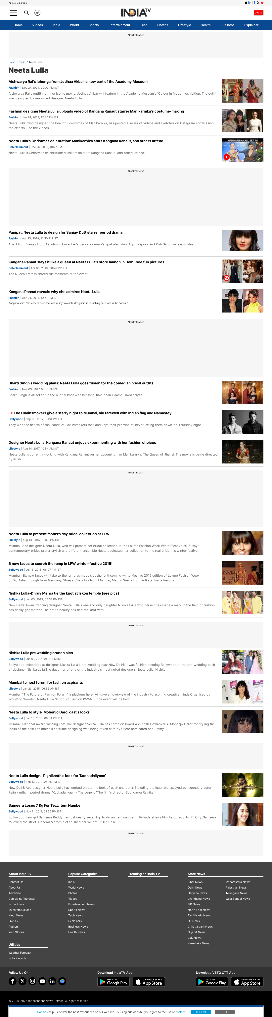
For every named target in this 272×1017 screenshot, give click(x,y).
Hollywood (16, 419)
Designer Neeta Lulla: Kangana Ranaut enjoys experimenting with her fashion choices (82, 442)
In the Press (16, 904)
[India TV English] (136, 13)
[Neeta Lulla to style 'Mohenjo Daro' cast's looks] (242, 721)
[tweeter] (22, 981)
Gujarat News (196, 932)
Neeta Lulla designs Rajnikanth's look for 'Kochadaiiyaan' (57, 776)
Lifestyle (184, 25)
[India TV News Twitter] (258, 2)
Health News (76, 932)
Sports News (76, 909)
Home (18, 25)
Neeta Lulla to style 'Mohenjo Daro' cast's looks (49, 712)
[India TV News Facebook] (254, 2)
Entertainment (119, 25)
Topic (22, 62)
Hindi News (16, 915)
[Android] (249, 2)
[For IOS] (247, 982)
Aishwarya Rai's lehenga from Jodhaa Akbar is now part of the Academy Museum (78, 81)
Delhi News (195, 887)
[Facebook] (13, 981)
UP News (194, 921)
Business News (78, 926)
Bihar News (195, 882)
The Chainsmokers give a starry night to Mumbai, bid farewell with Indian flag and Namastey (93, 413)
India (56, 25)
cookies (180, 1012)
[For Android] (212, 982)
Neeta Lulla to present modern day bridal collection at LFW (59, 534)
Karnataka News (198, 943)
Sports (94, 25)
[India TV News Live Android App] (113, 982)
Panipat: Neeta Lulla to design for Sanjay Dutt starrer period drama (65, 232)
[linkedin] (52, 981)
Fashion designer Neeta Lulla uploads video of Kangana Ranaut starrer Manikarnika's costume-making (96, 111)
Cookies (42, 1012)
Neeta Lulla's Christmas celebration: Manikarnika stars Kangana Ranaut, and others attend (86, 141)
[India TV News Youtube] (262, 2)
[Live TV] (258, 13)
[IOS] (246, 2)
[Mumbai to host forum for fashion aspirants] (242, 691)
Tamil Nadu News (199, 915)
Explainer (251, 25)
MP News (194, 904)
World (74, 25)
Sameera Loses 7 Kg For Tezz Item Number (45, 805)
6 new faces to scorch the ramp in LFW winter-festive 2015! (61, 563)
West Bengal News (238, 898)
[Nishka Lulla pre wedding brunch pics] (242, 662)
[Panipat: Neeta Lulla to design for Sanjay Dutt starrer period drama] (242, 241)
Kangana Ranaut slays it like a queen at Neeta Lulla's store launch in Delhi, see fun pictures (86, 262)
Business (227, 25)
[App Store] (149, 982)
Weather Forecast (20, 952)
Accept (201, 1012)
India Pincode (17, 958)
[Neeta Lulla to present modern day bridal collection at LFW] (242, 543)
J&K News (194, 937)
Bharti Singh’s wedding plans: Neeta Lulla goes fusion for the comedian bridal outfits (81, 383)
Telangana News (236, 893)
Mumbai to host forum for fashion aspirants (46, 682)
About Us (15, 887)
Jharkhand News (199, 898)
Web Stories (16, 932)
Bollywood (16, 569)
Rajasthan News (236, 887)
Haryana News (197, 893)
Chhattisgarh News (200, 926)
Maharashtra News (238, 882)
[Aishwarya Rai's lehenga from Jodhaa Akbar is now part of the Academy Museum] (242, 91)
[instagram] (32, 981)
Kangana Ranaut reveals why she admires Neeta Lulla (54, 292)
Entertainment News (81, 904)
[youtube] (42, 981)
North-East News (199, 909)
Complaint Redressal (22, 898)
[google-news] (62, 981)
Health (206, 25)
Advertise (15, 893)
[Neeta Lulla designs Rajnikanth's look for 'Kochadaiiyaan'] (242, 785)
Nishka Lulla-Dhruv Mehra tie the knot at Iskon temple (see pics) (64, 593)
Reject (225, 1012)
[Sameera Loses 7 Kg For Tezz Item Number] (242, 814)
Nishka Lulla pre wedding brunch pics (41, 653)
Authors (14, 926)
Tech (144, 25)
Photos (162, 25)
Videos (37, 25)
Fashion (14, 87)
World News (76, 887)
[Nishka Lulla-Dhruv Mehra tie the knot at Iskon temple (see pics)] (242, 602)
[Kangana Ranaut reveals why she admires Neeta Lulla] (242, 301)
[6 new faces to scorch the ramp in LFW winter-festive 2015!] (242, 573)
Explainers (75, 921)
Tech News (75, 915)
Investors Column (20, 909)
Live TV (13, 921)
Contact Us (16, 882)
